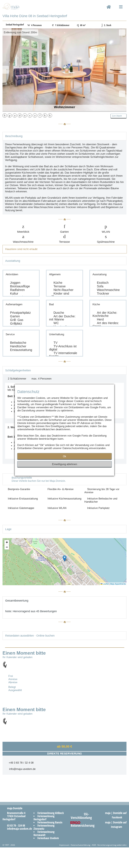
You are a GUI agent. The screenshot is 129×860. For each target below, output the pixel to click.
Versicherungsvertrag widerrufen (111, 845)
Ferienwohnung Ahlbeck (50, 813)
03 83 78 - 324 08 (15, 825)
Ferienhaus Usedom (48, 838)
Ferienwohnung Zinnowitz (44, 827)
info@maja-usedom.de (22, 769)
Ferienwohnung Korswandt (44, 833)
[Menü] (120, 9)
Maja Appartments (118, 583)
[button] (65, 558)
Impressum (64, 845)
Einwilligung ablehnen (64, 464)
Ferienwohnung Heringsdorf (44, 817)
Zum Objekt (118, 116)
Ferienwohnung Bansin (49, 822)
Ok (64, 456)
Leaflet (105, 583)
